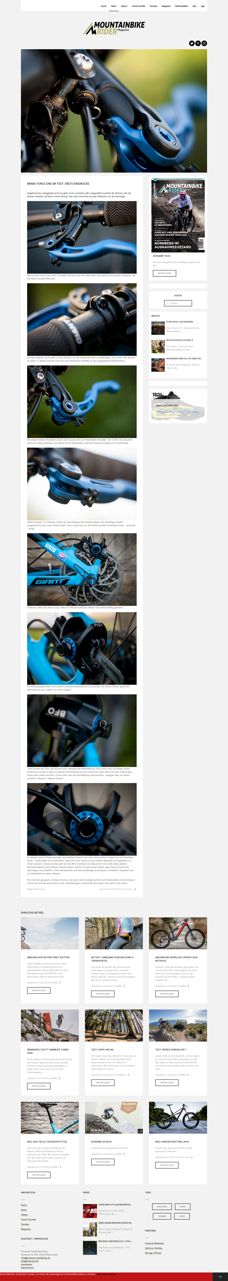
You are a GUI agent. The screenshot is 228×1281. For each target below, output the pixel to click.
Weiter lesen (164, 273)
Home (104, 6)
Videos (124, 6)
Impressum (26, 1264)
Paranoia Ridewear (154, 1243)
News (113, 6)
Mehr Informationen (106, 1274)
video (182, 1216)
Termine (153, 6)
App (203, 6)
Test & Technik (138, 6)
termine (162, 1216)
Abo (194, 6)
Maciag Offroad (153, 1253)
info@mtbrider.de (29, 1261)
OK (220, 1277)
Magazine (166, 6)
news (183, 1206)
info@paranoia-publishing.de (35, 1258)
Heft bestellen (181, 6)
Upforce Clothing (153, 1248)
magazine (162, 1206)
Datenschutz (27, 1267)
